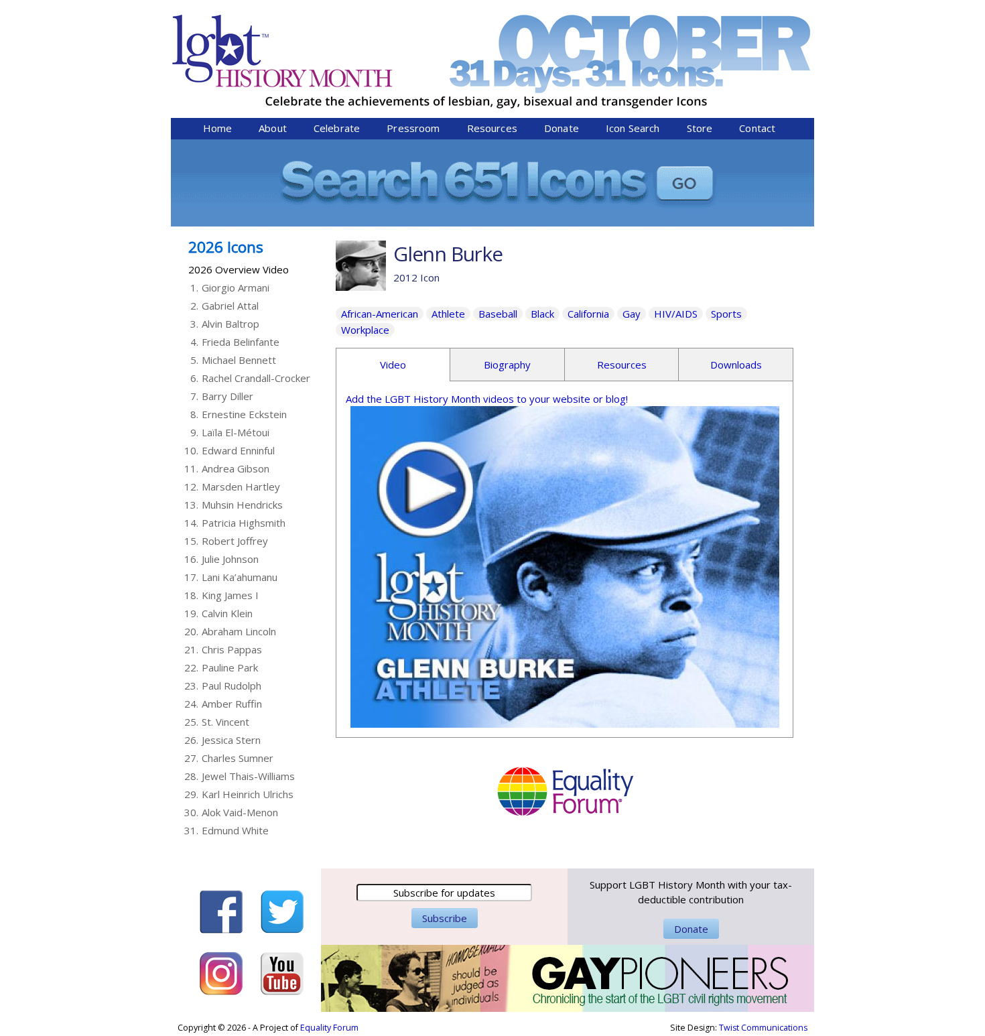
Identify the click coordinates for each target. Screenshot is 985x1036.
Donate (561, 128)
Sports (726, 313)
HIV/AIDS (676, 313)
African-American (379, 313)
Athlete (448, 313)
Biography (507, 364)
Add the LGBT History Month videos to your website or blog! (487, 398)
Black (542, 313)
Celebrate (337, 128)
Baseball (497, 313)
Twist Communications (763, 1027)
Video (393, 364)
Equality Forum (329, 1027)
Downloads (736, 364)
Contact (757, 128)
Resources (492, 128)
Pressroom (413, 128)
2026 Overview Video (238, 269)
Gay (631, 313)
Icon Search (633, 128)
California (588, 313)
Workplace (365, 329)
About (273, 128)
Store (700, 128)
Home (218, 128)
